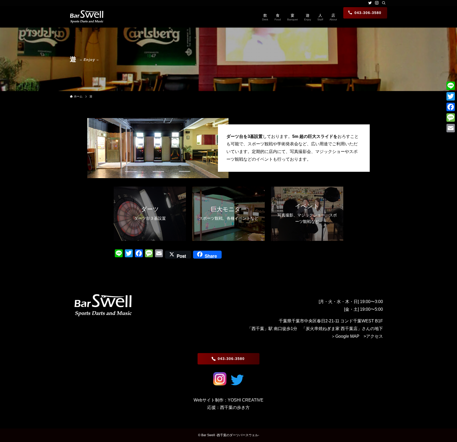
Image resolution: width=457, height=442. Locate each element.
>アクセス (373, 336)
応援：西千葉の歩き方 (228, 407)
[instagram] (376, 3)
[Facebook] (450, 107)
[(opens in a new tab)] (219, 384)
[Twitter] (450, 96)
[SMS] (450, 117)
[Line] (450, 85)
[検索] (383, 3)
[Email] (450, 128)
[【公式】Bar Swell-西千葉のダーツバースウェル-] (87, 16)
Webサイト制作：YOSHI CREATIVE (228, 400)
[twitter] (370, 3)
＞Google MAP (345, 336)
